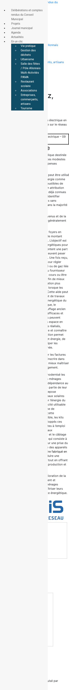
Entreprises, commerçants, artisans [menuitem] (29, 99)
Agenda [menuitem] (16, 32)
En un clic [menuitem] (17, 41)
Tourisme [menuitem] (26, 108)
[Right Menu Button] (3, 5)
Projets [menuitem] (15, 23)
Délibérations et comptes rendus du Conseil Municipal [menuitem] (27, 15)
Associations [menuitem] (29, 90)
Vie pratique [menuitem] (28, 46)
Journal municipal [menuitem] (22, 28)
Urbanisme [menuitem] (27, 59)
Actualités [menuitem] (17, 37)
